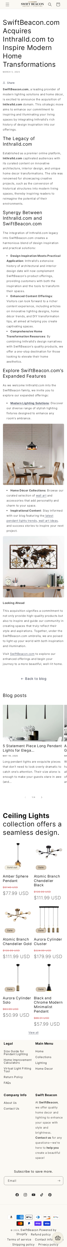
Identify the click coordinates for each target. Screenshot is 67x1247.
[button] (7, 4)
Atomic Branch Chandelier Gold (17, 941)
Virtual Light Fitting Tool (17, 1070)
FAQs (7, 1083)
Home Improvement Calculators (18, 1061)
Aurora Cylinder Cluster (48, 941)
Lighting (41, 1063)
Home (39, 1051)
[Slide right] (42, 797)
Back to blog (35, 679)
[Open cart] (57, 1237)
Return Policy (13, 1077)
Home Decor (44, 1068)
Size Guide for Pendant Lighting (16, 1052)
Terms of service (19, 1239)
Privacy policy (48, 1244)
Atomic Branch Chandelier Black (47, 880)
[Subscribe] (59, 1180)
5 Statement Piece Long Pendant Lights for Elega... (32, 748)
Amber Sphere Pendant (15, 878)
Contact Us (11, 1108)
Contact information (49, 1239)
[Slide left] (25, 797)
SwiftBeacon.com (22, 654)
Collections (43, 1057)
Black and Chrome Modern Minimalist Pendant (48, 1004)
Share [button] (11, 82)
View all (33, 1032)
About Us (10, 1103)
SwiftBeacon (29, 1230)
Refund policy (41, 1234)
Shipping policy (23, 1244)
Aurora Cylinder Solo (17, 1000)
